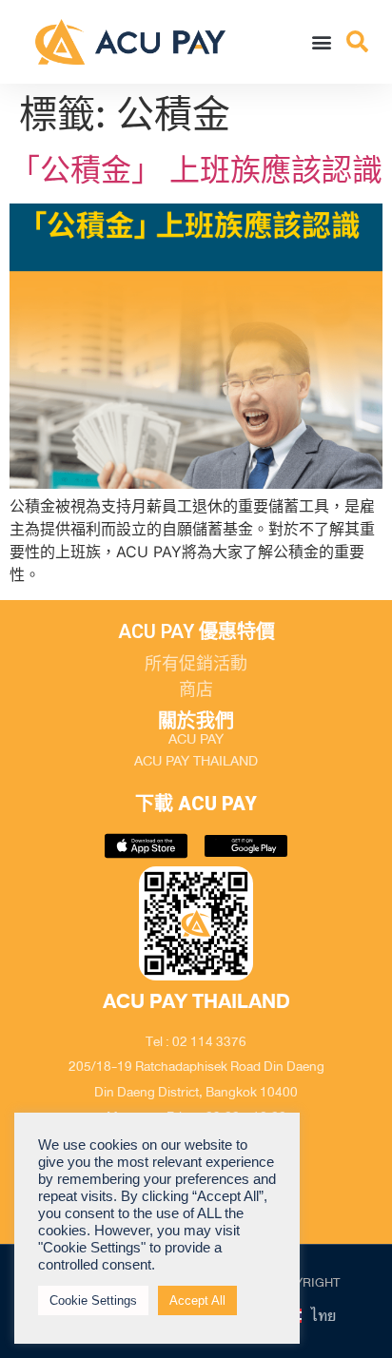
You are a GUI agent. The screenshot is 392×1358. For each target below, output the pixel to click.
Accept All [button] (197, 1300)
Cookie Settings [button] (93, 1300)
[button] (322, 41)
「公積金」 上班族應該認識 (196, 169)
